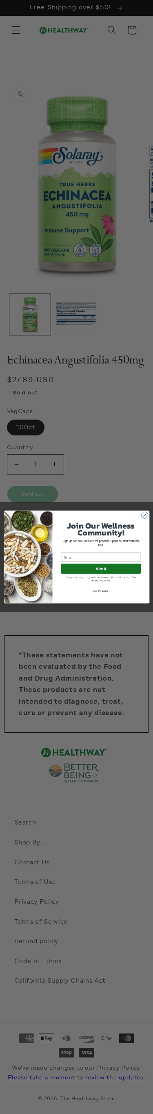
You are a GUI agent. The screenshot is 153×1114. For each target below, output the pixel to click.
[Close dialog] (144, 515)
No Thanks (100, 591)
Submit (101, 569)
